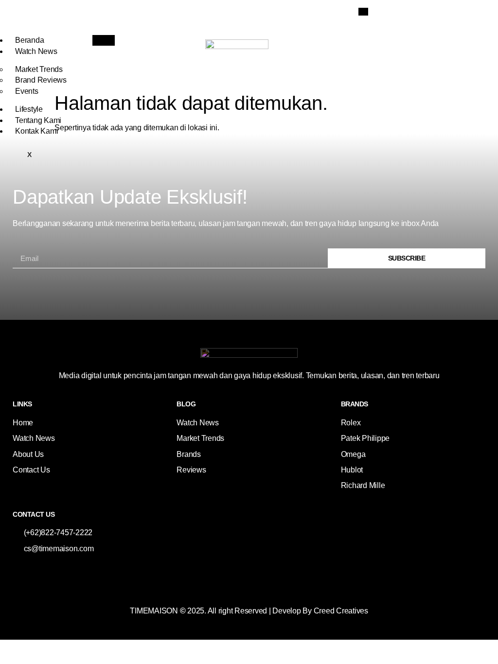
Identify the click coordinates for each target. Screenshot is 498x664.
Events (26, 91)
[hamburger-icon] (103, 40)
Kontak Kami (36, 131)
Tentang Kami (38, 120)
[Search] (473, 49)
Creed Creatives (341, 611)
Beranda (29, 40)
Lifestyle (29, 109)
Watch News (36, 51)
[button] (363, 12)
